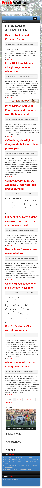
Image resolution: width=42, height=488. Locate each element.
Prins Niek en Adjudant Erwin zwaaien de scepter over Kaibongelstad (20, 110)
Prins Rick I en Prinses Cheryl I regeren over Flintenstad (19, 67)
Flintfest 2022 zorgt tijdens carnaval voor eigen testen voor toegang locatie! (21, 221)
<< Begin (8, 399)
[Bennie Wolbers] (21, 4)
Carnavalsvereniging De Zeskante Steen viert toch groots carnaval (20, 184)
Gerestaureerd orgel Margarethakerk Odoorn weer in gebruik (21, 459)
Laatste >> (9, 402)
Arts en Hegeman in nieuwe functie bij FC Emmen (18, 457)
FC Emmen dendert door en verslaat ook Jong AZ (18, 469)
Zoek (25, 13)
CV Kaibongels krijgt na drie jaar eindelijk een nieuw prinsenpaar (22, 144)
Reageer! (9, 59)
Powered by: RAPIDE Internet (27, 484)
